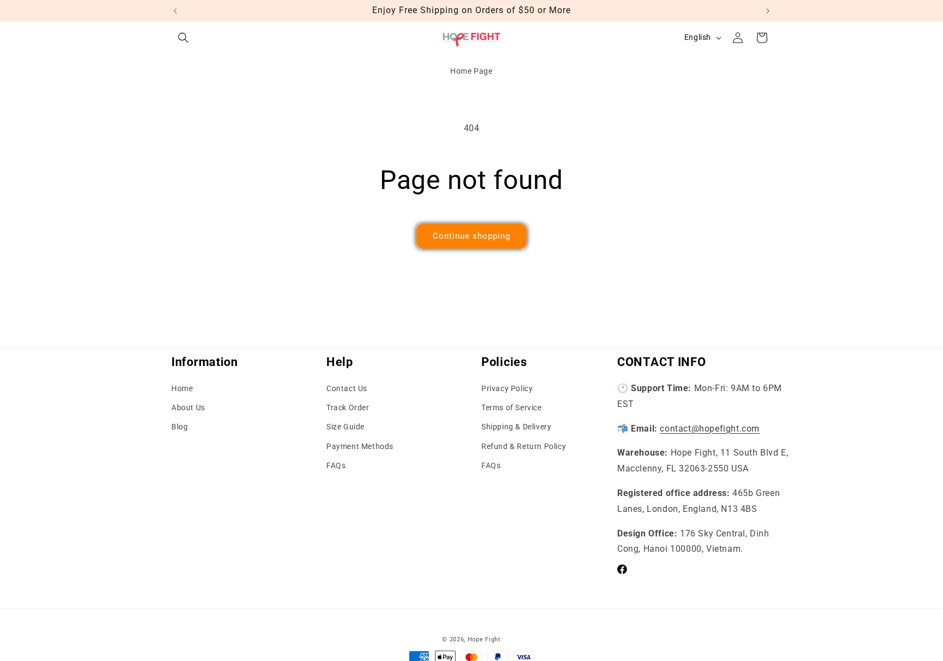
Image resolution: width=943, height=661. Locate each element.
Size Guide (345, 427)
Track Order (347, 407)
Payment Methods (359, 446)
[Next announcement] (768, 11)
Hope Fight (484, 639)
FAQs (335, 465)
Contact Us (346, 388)
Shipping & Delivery (516, 427)
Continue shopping (471, 236)
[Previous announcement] (175, 11)
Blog (179, 427)
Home (182, 388)
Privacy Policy (507, 388)
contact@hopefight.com (710, 428)
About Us (188, 407)
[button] (183, 38)
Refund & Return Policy (523, 446)
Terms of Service (511, 407)
